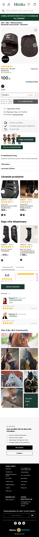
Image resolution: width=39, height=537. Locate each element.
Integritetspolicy (10, 484)
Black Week (24, 478)
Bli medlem (19, 447)
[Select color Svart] (2, 86)
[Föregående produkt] (3, 192)
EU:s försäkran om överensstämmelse (26, 468)
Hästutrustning (16, 23)
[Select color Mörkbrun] (24, 215)
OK (32, 515)
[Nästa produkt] (36, 192)
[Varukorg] (34, 4)
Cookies (8, 488)
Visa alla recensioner (12, 147)
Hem (2, 23)
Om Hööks (8, 478)
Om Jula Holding (25, 475)
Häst (7, 23)
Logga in (19, 453)
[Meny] (3, 4)
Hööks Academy (9, 499)
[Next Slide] (35, 45)
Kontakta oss (9, 472)
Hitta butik (8, 491)
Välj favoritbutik (17, 114)
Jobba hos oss (9, 481)
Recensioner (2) (8, 267)
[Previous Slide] (4, 45)
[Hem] (19, 4)
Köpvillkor (8, 468)
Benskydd (24, 24)
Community (20, 267)
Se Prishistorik (32, 81)
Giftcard (23, 484)
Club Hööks (24, 481)
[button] (19, 95)
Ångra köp (23, 488)
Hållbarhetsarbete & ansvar (11, 475)
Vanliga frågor (24, 472)
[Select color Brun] (5, 215)
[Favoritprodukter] (28, 4)
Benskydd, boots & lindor (10, 24)
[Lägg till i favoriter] (35, 30)
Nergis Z (12, 298)
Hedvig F (12, 314)
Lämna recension (13, 287)
